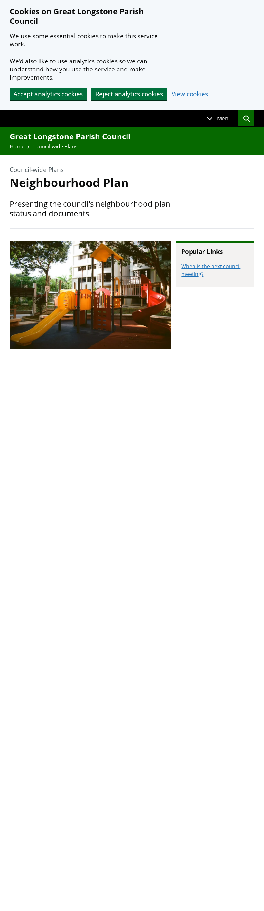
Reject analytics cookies (129, 94)
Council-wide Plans (55, 146)
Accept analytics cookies (48, 94)
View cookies (190, 94)
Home (17, 146)
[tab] (219, 118)
